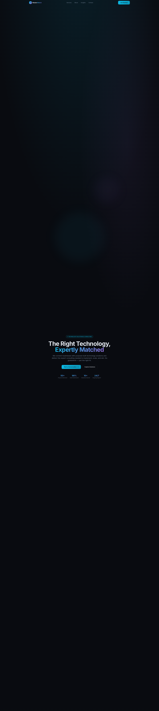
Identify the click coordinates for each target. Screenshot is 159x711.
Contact (91, 2)
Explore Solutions (90, 367)
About (76, 2)
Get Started (124, 2)
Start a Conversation (70, 367)
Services (69, 2)
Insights (83, 2)
